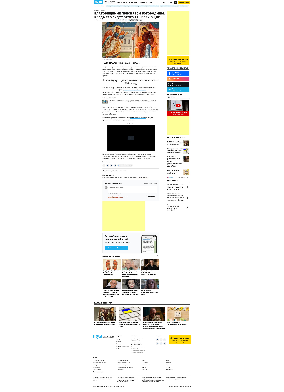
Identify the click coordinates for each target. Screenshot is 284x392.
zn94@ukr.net (134, 348)
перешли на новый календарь (135, 90)
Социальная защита (123, 360)
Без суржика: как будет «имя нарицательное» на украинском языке (175, 150)
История (168, 362)
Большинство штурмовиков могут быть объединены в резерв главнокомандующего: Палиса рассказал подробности (174, 162)
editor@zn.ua (140, 352)
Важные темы (99, 6)
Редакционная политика (122, 346)
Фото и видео (133, 2)
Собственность (170, 369)
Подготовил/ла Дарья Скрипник (114, 171)
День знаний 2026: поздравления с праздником (173, 171)
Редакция (118, 341)
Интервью (142, 2)
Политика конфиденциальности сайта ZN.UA (180, 386)
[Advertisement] (123, 216)
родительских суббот (138, 118)
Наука (143, 360)
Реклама (118, 344)
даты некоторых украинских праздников (140, 156)
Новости (119, 2)
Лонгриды (149, 2)
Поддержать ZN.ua (184, 2)
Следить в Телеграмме (118, 248)
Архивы (118, 339)
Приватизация (97, 369)
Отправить (151, 196)
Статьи (125, 2)
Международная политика (99, 362)
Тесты (156, 2)
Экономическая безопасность (125, 367)
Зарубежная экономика (124, 362)
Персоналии (121, 369)
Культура (144, 369)
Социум (168, 360)
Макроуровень (97, 365)
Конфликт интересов (123, 365)
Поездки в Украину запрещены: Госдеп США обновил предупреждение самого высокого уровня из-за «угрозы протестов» (175, 197)
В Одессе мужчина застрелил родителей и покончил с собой (175, 142)
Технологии (145, 362)
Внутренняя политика (98, 360)
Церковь (144, 367)
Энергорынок (96, 367)
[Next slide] (188, 6)
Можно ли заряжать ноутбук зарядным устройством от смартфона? (173, 207)
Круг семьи (169, 365)
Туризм (168, 367)
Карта (117, 348)
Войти (171, 2)
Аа (175, 2)
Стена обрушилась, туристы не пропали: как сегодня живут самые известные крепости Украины (176, 186)
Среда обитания (146, 365)
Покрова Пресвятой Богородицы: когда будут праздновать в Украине (132, 102)
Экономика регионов (98, 371)
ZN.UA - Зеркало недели (178, 112)
